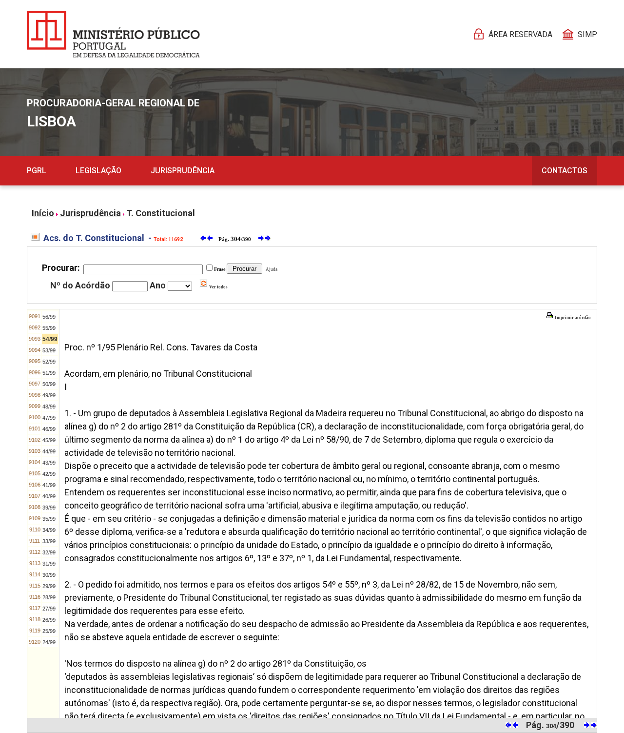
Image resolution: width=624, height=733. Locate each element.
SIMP (587, 34)
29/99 (49, 586)
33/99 (49, 541)
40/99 (49, 496)
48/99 (49, 406)
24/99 (49, 642)
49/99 (49, 395)
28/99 (49, 597)
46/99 (49, 429)
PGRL (36, 170)
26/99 (49, 620)
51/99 (49, 373)
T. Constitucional (160, 213)
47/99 (49, 418)
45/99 (49, 440)
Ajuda (270, 269)
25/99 (49, 631)
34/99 (49, 530)
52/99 (49, 362)
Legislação (98, 170)
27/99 (49, 608)
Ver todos (218, 287)
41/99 (49, 485)
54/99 (50, 339)
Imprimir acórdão (572, 317)
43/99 (49, 463)
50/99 (49, 384)
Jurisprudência (182, 170)
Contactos (564, 170)
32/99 (49, 552)
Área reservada (520, 34)
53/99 (49, 350)
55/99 (49, 328)
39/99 (49, 507)
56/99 (49, 317)
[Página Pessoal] (113, 34)
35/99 (49, 519)
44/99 (49, 451)
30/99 (49, 575)
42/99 (49, 474)
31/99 (49, 564)
